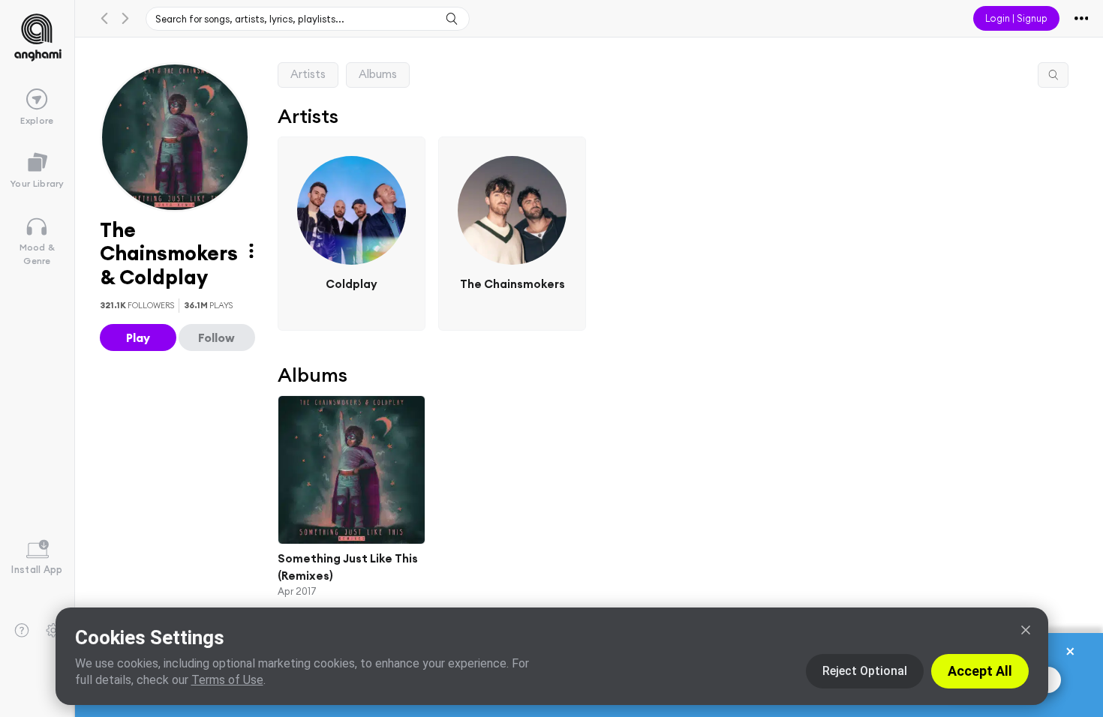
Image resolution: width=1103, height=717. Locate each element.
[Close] (1025, 630)
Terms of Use (227, 680)
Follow (216, 337)
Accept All (980, 671)
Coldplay (351, 284)
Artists (308, 74)
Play (138, 337)
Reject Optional (864, 671)
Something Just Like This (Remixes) (348, 567)
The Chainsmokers (512, 284)
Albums (378, 74)
